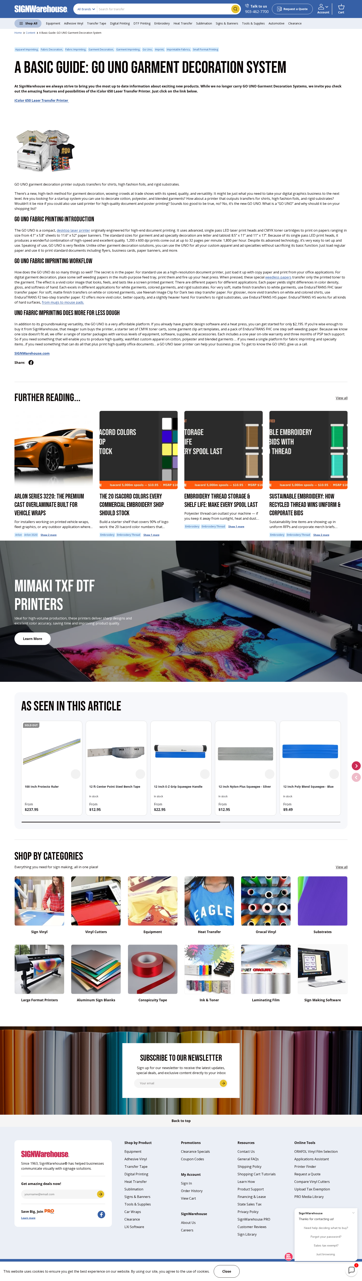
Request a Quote (307, 1174)
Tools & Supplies (253, 23)
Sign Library (247, 1234)
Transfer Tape (96, 23)
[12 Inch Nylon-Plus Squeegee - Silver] (245, 751)
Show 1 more (151, 535)
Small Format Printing (205, 49)
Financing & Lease (252, 1196)
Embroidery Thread (128, 535)
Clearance (295, 23)
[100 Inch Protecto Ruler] (51, 751)
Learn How (246, 1181)
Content (30, 33)
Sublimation (204, 23)
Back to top (181, 1120)
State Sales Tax (249, 1204)
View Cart (188, 1198)
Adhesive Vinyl (73, 23)
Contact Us (246, 1151)
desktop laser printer (73, 230)
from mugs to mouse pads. (63, 302)
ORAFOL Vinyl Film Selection (316, 1151)
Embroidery (162, 23)
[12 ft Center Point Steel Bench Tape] (116, 751)
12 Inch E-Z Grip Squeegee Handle (178, 787)
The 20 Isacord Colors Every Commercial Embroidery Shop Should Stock (132, 504)
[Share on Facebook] (31, 362)
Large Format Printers (39, 1000)
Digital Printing (120, 23)
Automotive (276, 23)
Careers (187, 1230)
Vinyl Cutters (96, 932)
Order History (192, 1191)
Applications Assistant (311, 1159)
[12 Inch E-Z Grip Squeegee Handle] (181, 751)
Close (226, 1271)
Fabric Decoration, (52, 49)
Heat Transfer (182, 23)
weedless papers (278, 277)
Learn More (32, 638)
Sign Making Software (322, 1000)
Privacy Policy (248, 1211)
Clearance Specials (195, 1151)
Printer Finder (305, 1166)
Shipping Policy (249, 1166)
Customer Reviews (252, 1227)
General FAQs (248, 1159)
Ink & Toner (209, 1000)
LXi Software (134, 1227)
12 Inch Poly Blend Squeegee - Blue (308, 787)
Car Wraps (132, 1211)
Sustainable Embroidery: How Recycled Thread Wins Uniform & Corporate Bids (304, 504)
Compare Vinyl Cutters (312, 1181)
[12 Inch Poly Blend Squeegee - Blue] (310, 751)
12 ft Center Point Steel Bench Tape (114, 787)
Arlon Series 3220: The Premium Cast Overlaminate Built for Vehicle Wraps (49, 504)
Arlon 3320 (30, 535)
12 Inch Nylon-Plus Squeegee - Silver (244, 787)
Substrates (323, 932)
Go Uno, (148, 49)
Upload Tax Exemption (312, 1189)
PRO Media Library (309, 1196)
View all (342, 398)
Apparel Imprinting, (26, 49)
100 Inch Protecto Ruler (42, 787)
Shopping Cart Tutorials (257, 1174)
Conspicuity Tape (152, 1000)
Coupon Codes (192, 1159)
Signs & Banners (227, 23)
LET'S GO (100, 1194)
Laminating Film (266, 1000)
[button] (341, 9)
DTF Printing (141, 23)
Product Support (251, 1189)
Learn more (28, 1218)
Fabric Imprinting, (75, 49)
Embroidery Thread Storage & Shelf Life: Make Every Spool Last (221, 500)
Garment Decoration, (101, 49)
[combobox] (157, 9)
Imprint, (159, 49)
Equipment (53, 23)
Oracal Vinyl (266, 932)
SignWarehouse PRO (254, 1219)
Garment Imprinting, (128, 49)
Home (18, 33)
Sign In (186, 1183)
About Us (188, 1222)
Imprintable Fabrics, (178, 49)
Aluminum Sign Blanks (96, 1000)
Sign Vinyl (39, 932)
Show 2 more (49, 535)
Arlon (18, 535)
